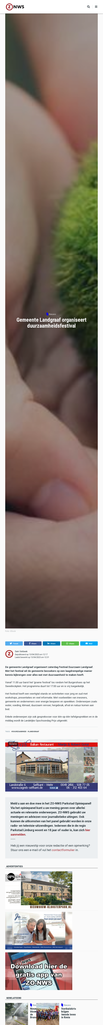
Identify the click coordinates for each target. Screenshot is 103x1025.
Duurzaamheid (19, 731)
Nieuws (52, 314)
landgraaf (34, 731)
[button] (14, 643)
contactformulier (63, 850)
